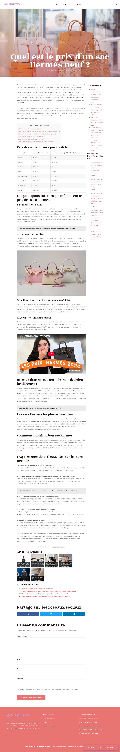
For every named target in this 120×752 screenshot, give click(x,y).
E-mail (19, 669)
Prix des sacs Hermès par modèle (29, 129)
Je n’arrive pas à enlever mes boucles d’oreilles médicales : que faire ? (97, 199)
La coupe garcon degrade (88, 733)
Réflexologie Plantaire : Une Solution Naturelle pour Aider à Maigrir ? (45, 596)
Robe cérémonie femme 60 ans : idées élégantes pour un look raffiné (96, 110)
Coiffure (66, 4)
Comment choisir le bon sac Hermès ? (31, 139)
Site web (20, 678)
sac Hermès (35, 209)
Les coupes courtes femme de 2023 (91, 729)
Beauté (57, 4)
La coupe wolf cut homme (88, 719)
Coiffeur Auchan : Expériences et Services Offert (97, 234)
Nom (19, 659)
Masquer (45, 125)
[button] (116, 4)
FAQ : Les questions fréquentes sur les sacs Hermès (35, 141)
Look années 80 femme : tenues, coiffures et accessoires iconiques (96, 168)
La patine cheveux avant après (90, 726)
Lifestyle (77, 4)
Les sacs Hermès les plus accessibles (30, 136)
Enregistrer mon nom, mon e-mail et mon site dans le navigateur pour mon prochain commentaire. (47, 690)
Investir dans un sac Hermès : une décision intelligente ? (37, 134)
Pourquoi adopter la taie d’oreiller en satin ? (36, 589)
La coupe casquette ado (88, 722)
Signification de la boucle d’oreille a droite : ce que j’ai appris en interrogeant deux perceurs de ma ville (97, 217)
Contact (46, 722)
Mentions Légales (49, 726)
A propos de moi (49, 719)
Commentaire (22, 636)
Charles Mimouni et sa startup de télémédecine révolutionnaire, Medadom (48, 591)
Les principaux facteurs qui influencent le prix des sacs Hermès (39, 131)
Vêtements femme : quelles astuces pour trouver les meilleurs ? (44, 594)
